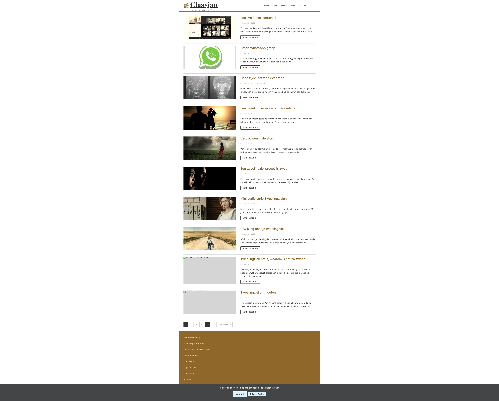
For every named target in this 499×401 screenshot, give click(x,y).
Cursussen (188, 361)
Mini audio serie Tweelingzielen (263, 199)
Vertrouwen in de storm (257, 138)
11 (213, 324)
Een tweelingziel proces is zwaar (264, 168)
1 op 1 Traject (190, 367)
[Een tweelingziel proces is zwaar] (209, 178)
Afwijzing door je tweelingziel (262, 229)
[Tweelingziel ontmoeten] (209, 302)
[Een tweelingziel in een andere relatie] (209, 118)
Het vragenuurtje (191, 337)
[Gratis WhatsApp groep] (209, 57)
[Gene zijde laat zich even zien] (209, 87)
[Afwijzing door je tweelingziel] (209, 238)
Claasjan (204, 4)
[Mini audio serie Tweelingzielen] (209, 208)
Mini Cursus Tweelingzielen (196, 349)
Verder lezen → (250, 37)
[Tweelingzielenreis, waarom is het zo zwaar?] (209, 270)
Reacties (187, 379)
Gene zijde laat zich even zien (262, 78)
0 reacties (261, 83)
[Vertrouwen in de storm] (209, 148)
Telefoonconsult (191, 355)
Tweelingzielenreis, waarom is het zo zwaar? (273, 259)
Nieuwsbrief (189, 373)
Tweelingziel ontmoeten (258, 292)
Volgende (225, 324)
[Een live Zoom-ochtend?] (209, 27)
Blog (253, 23)
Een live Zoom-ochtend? (258, 18)
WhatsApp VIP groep (193, 343)
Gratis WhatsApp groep (257, 48)
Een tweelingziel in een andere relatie (267, 108)
